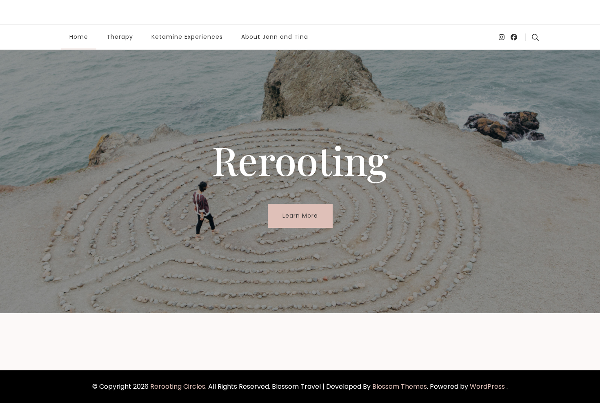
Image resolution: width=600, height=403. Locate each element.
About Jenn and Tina (274, 37)
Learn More (300, 216)
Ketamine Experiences (187, 37)
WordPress (487, 386)
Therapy (120, 37)
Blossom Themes (399, 386)
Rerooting (300, 160)
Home (78, 37)
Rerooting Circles (177, 386)
